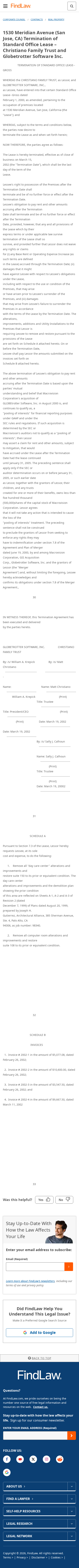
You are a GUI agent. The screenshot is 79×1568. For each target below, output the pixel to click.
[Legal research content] (71, 1523)
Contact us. (40, 1407)
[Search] (71, 6)
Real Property (56, 19)
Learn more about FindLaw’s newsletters (30, 1281)
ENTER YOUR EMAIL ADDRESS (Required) (30, 1428)
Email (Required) (17, 1259)
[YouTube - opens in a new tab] (20, 1459)
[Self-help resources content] (71, 1511)
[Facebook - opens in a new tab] (7, 1459)
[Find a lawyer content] (71, 1499)
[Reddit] (59, 1459)
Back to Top (41, 1358)
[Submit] (68, 1266)
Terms (7, 1557)
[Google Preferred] (7, 1472)
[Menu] (5, 6)
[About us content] (71, 1486)
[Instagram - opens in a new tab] (46, 1459)
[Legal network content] (71, 1536)
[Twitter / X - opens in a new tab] (33, 1459)
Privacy (21, 1557)
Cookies (56, 1557)
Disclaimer (38, 1557)
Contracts (37, 19)
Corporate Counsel (14, 19)
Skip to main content (40, 4)
